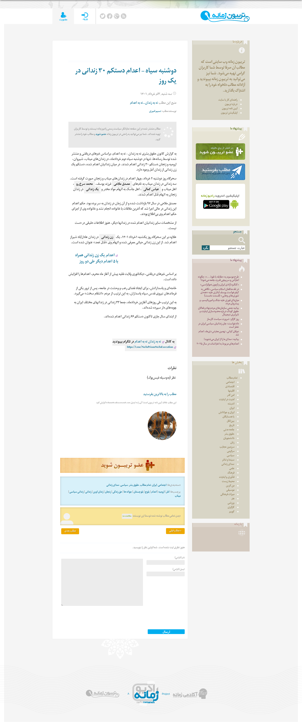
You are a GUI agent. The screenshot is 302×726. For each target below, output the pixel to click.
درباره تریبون (231, 104)
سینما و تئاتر (228, 460)
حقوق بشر (134, 485)
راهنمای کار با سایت (227, 100)
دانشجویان (228, 439)
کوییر (231, 512)
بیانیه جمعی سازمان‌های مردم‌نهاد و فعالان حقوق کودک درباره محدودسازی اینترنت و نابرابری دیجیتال (218, 312)
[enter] (85, 16)
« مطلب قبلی (175, 531)
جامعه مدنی (229, 430)
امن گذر (230, 395)
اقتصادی (229, 387)
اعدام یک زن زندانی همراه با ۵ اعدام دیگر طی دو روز (96, 258)
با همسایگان (228, 417)
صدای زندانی (112, 485)
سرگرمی (230, 451)
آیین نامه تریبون (229, 109)
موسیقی (230, 490)
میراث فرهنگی (227, 495)
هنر (232, 499)
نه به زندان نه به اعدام (147, 342)
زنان (232, 443)
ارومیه (161, 492)
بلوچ (147, 492)
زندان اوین (98, 492)
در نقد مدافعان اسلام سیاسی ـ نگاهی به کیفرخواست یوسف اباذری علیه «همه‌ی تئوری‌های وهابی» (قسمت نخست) (220, 293)
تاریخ (231, 426)
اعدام (154, 492)
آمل (167, 492)
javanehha (127, 516)
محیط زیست (228, 482)
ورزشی (231, 503)
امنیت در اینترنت (226, 400)
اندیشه (231, 404)
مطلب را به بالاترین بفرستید (159, 394)
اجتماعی (162, 485)
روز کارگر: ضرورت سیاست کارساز (223, 320)
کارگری (231, 507)
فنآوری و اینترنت (226, 477)
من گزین (230, 486)
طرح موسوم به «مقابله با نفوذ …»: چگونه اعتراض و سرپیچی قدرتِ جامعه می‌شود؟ (218, 279)
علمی (231, 469)
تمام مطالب (145, 485)
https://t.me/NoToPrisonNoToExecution (150, 347)
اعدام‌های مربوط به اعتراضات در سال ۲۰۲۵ (218, 344)
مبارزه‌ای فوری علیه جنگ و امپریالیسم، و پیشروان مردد (219, 302)
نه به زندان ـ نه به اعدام (144, 103)
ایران (154, 485)
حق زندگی (117, 492)
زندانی (88, 492)
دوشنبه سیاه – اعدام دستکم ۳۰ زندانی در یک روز (125, 76)
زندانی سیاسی (76, 492)
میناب (178, 496)
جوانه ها (128, 492)
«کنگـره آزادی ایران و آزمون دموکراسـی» (219, 285)
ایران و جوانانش (226, 413)
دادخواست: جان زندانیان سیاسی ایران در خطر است (218, 325)
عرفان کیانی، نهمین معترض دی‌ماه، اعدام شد (218, 333)
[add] (63, 16)
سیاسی (124, 485)
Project (166, 694)
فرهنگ (230, 473)
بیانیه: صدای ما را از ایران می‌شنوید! (221, 340)
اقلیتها (231, 391)
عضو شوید (101, 135)
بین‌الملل (230, 421)
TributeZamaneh (225, 16)
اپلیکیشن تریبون (229, 113)
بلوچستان (138, 492)
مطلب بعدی (70, 531)
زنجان (108, 492)
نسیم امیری (155, 112)
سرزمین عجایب (227, 447)
